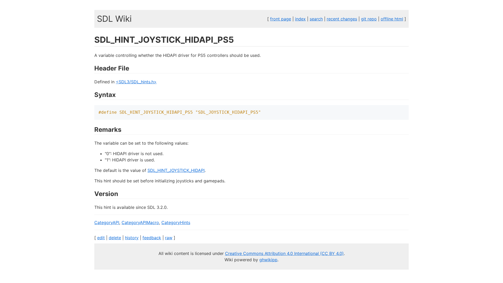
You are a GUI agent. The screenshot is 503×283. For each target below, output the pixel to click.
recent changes (342, 18)
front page (280, 18)
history (132, 237)
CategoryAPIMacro (140, 222)
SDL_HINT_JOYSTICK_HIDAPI (176, 170)
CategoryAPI (106, 222)
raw (168, 237)
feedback (152, 237)
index (300, 18)
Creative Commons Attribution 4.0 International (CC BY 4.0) (284, 253)
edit (101, 237)
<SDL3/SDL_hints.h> (136, 81)
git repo (369, 18)
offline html (392, 18)
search (316, 18)
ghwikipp (268, 259)
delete (115, 237)
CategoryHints (175, 222)
